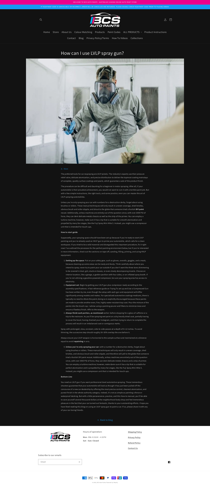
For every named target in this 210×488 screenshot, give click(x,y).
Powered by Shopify (112, 482)
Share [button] (66, 169)
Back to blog (106, 420)
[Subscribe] (79, 462)
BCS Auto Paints (101, 482)
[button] (41, 19)
